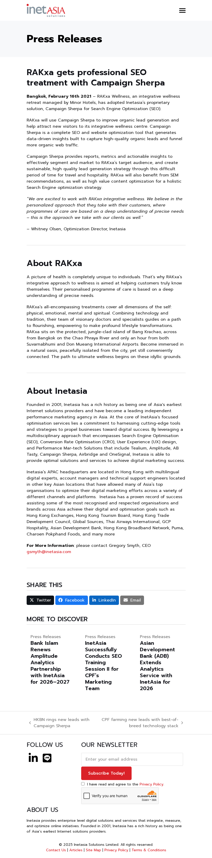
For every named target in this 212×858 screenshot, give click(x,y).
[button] (182, 10)
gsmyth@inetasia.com (49, 552)
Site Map (93, 850)
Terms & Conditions (149, 850)
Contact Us (56, 850)
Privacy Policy (151, 784)
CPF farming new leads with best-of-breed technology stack (136, 723)
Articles (75, 850)
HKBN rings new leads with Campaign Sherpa (59, 723)
